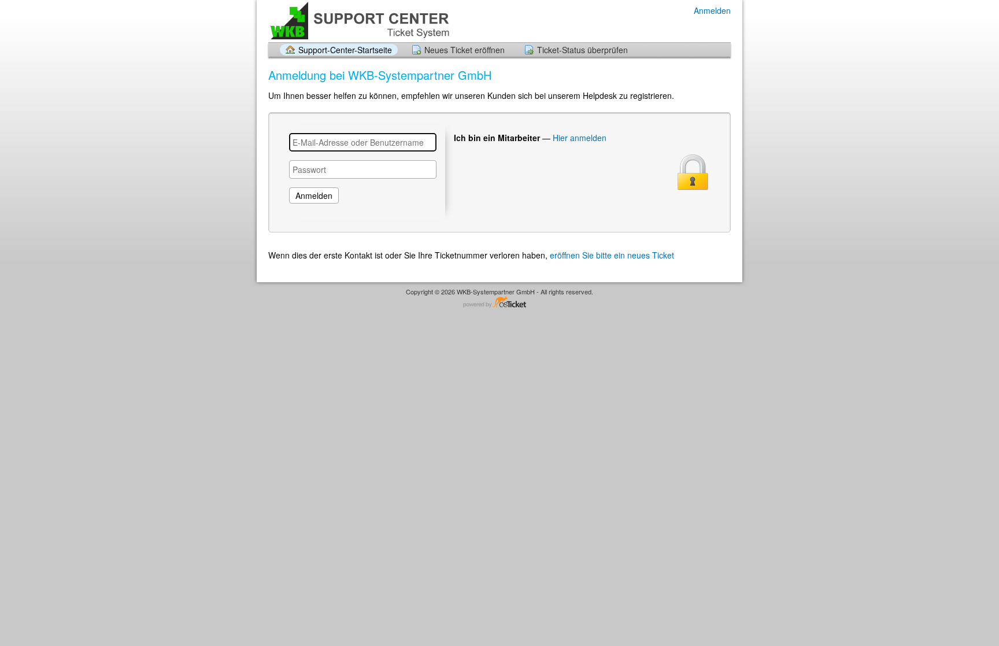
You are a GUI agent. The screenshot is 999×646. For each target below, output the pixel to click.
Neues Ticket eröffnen (464, 50)
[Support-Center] (359, 20)
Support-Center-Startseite (345, 50)
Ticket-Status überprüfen (582, 50)
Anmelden (712, 10)
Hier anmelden (579, 137)
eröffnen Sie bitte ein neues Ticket (612, 255)
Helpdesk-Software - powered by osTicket (499, 302)
